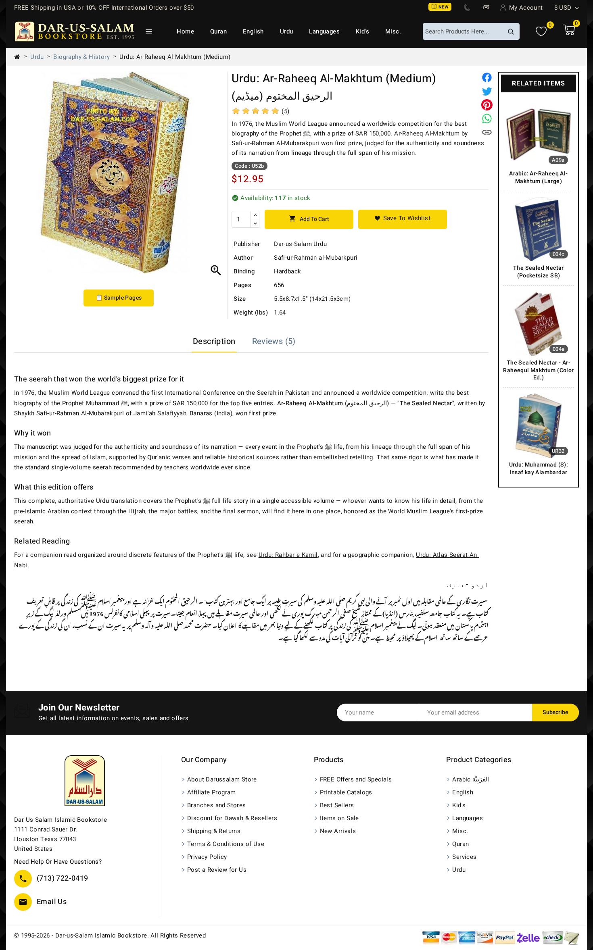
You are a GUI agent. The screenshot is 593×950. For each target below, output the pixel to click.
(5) (285, 111)
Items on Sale (339, 818)
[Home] (20, 56)
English (253, 31)
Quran (218, 31)
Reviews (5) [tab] (274, 341)
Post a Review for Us (216, 869)
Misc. (393, 31)
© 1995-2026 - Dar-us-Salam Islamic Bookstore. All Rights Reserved (110, 935)
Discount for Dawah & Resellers (232, 818)
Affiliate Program (211, 792)
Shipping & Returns (213, 831)
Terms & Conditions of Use (225, 844)
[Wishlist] (541, 31)
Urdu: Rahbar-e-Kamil (288, 554)
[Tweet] (487, 91)
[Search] (510, 31)
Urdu (286, 31)
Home (185, 31)
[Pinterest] (487, 104)
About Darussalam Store (222, 779)
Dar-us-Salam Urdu (300, 244)
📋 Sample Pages (119, 298)
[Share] (487, 77)
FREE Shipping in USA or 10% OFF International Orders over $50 (104, 7)
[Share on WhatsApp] (487, 118)
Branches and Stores (216, 805)
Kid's (362, 31)
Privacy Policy (207, 856)
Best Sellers (337, 805)
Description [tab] (214, 341)
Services (464, 856)
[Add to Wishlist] (402, 219)
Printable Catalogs (346, 792)
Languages (324, 31)
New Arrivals (338, 831)
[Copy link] (487, 132)
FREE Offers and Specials (356, 779)
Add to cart (309, 219)
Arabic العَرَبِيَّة (470, 779)
